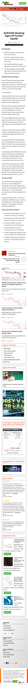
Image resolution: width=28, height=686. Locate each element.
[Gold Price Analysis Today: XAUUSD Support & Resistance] (14, 301)
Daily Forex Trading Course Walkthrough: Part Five (19, 598)
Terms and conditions (8, 654)
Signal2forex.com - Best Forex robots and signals (13, 385)
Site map (5, 645)
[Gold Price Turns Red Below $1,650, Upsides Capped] (14, 325)
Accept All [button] (15, 681)
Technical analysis (7, 641)
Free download (7, 626)
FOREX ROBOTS (7, 348)
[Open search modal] (18, 9)
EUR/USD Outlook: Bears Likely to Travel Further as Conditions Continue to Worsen (14, 284)
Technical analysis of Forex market (14, 44)
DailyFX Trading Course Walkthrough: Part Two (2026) (19, 560)
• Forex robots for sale (9, 357)
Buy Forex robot (7, 628)
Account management (8, 630)
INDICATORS (6, 361)
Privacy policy (6, 656)
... (16, 314)
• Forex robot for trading (10, 351)
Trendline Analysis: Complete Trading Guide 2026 (19, 541)
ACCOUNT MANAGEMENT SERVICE (11, 359)
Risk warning (6, 652)
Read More (7, 554)
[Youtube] (15, 8)
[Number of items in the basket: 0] (3, 8)
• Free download (8, 355)
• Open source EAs (8, 353)
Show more (15, 493)
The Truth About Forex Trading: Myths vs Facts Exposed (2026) (18, 579)
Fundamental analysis (8, 643)
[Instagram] (12, 8)
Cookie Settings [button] (7, 681)
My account (22, 3)
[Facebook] (10, 8)
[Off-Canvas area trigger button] (25, 9)
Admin (11, 42)
